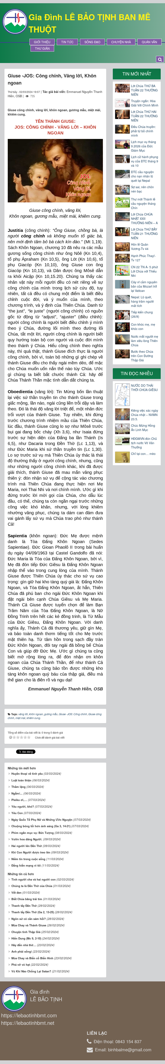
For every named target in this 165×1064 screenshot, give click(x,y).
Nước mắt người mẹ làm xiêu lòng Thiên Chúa (144, 340)
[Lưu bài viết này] (99, 100)
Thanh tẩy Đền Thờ (24, 906)
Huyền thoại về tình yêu (27, 773)
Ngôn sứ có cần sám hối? (28, 919)
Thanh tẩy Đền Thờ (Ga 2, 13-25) (32, 912)
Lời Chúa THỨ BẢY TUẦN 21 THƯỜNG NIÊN (144, 233)
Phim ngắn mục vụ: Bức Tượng (32, 833)
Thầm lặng (18, 787)
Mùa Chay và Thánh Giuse (28, 925)
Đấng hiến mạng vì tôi (26, 865)
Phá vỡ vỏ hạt (20, 964)
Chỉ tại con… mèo (143, 453)
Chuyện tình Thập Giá (25, 932)
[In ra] (92, 100)
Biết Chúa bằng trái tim (26, 899)
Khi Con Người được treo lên (30, 852)
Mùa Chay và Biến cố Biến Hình (32, 958)
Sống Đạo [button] (92, 42)
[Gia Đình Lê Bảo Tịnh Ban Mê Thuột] (15, 21)
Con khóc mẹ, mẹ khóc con (143, 326)
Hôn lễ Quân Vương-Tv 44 (139, 246)
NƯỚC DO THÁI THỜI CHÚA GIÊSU (144, 387)
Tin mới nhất (136, 74)
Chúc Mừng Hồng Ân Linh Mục (143, 427)
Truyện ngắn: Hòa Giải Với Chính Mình (144, 103)
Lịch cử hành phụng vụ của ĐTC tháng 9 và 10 (144, 161)
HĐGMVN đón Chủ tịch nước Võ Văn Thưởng (144, 442)
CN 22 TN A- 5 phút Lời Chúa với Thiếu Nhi (144, 271)
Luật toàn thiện (21, 780)
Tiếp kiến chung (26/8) (142, 314)
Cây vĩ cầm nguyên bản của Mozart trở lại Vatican (144, 286)
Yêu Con (17, 813)
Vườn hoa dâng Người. (26, 839)
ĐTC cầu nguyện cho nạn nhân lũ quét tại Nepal (142, 176)
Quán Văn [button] (149, 42)
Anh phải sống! (21, 951)
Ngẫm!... (17, 793)
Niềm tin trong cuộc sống (28, 859)
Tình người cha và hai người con (33, 879)
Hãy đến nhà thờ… (23, 945)
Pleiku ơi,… (19, 800)
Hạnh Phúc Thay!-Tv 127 (143, 258)
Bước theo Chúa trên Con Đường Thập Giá (142, 355)
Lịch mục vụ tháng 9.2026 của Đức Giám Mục (143, 146)
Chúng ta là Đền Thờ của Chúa (31, 886)
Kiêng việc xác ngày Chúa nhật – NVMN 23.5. (144, 414)
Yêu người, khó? (22, 806)
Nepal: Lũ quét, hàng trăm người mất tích (142, 301)
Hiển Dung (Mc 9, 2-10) (26, 938)
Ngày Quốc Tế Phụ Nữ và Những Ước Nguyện (41, 820)
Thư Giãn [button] (42, 48)
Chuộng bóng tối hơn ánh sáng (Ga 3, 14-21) (40, 826)
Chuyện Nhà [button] (121, 42)
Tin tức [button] (67, 42)
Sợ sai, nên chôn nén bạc (142, 189)
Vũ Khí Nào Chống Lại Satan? (31, 971)
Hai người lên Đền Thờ (26, 846)
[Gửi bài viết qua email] (84, 100)
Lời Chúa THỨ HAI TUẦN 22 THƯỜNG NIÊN (144, 115)
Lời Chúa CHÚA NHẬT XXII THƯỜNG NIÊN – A (144, 218)
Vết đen (16, 892)
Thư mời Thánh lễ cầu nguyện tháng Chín (143, 203)
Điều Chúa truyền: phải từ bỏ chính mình (143, 131)
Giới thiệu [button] (42, 42)
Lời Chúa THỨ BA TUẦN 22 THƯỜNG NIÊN (144, 90)
